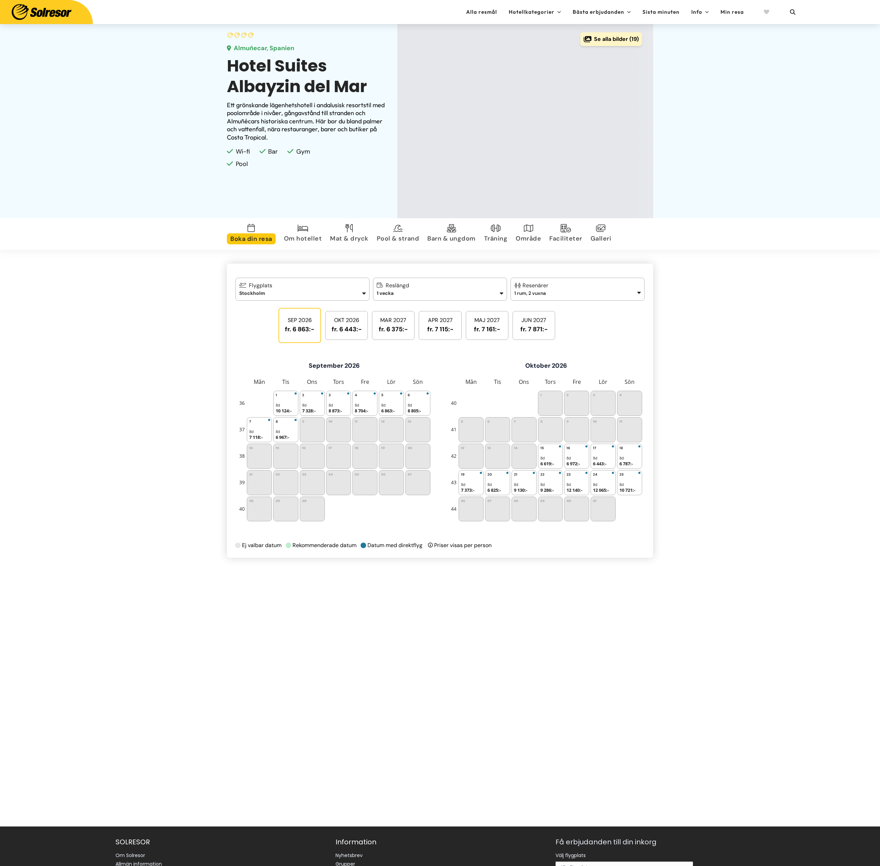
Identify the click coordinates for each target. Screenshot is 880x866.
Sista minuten (661, 12)
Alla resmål (481, 12)
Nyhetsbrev (349, 855)
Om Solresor (130, 855)
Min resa (732, 12)
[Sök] (792, 12)
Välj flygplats (571, 855)
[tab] (252, 234)
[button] (577, 289)
